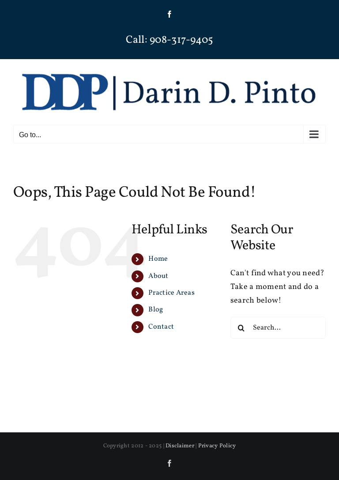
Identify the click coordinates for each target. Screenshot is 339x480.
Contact (161, 327)
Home (158, 259)
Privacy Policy (217, 446)
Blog (155, 310)
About (158, 276)
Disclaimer (180, 446)
